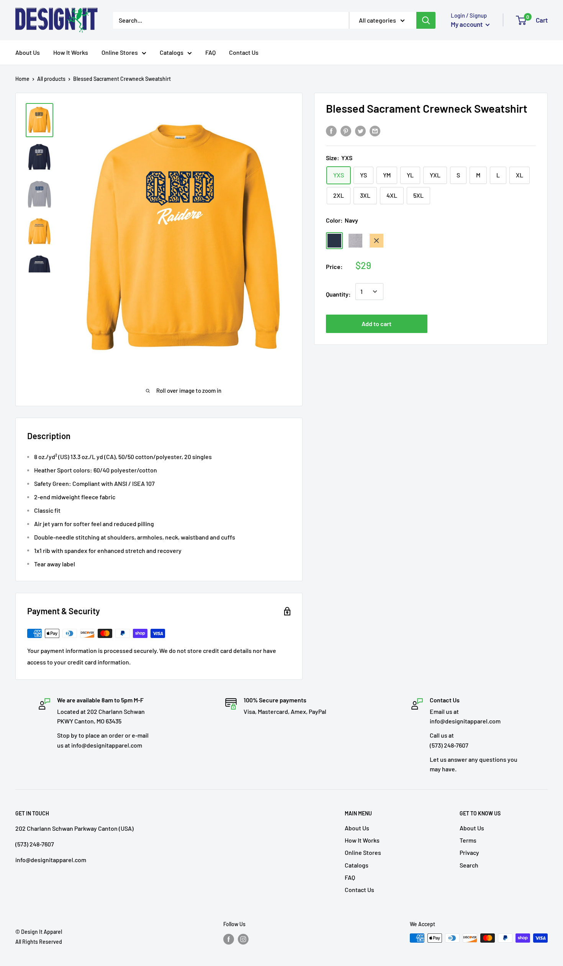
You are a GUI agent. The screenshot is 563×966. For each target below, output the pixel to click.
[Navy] (334, 241)
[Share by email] (375, 131)
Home (22, 78)
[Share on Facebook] (331, 131)
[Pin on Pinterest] (345, 131)
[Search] (425, 20)
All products (51, 78)
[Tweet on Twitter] (360, 131)
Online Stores (119, 52)
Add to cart (376, 323)
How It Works (70, 52)
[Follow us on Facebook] (228, 938)
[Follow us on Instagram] (243, 938)
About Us (27, 52)
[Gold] (376, 241)
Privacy (469, 852)
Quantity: (338, 294)
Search (469, 865)
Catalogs (171, 52)
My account (467, 24)
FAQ (210, 52)
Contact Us (244, 52)
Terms (468, 840)
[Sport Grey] (355, 241)
